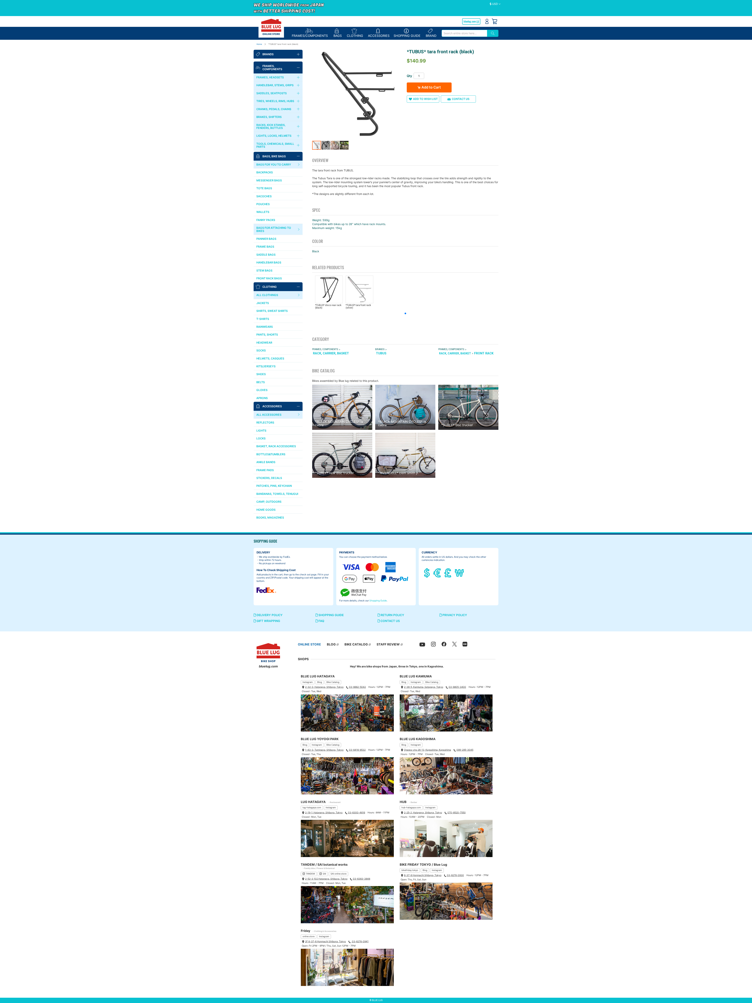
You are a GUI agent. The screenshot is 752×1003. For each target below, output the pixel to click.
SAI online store (338, 873)
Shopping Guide (378, 600)
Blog (319, 682)
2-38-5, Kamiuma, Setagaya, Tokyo (423, 686)
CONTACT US (390, 621)
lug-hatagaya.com (312, 807)
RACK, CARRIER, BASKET (331, 353)
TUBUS (381, 353)
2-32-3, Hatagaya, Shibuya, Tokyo (324, 686)
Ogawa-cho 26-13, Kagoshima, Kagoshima (427, 749)
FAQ (321, 621)
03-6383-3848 (361, 878)
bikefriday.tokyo (409, 870)
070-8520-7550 (456, 812)
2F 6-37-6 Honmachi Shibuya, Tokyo (325, 941)
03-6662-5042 (357, 686)
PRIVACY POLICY (454, 615)
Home (259, 44)
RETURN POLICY (392, 615)
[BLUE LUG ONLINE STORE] (271, 27)
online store (309, 936)
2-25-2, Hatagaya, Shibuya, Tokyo (423, 812)
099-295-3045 (464, 749)
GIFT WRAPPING (268, 621)
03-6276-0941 (360, 941)
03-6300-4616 (356, 812)
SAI (324, 873)
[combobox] (464, 33)
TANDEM (310, 873)
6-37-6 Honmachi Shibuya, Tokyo (422, 875)
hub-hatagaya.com (411, 807)
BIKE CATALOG (356, 644)
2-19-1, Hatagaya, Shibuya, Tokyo (324, 812)
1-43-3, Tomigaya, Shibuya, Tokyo (324, 749)
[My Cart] (494, 21)
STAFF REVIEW (388, 644)
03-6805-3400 (457, 686)
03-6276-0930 (455, 875)
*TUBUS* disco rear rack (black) (328, 306)
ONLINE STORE (309, 644)
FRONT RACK (484, 353)
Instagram (308, 682)
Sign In (486, 21)
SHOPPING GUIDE (331, 615)
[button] (495, 4)
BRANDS (379, 349)
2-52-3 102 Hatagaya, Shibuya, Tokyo (326, 878)
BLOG (331, 644)
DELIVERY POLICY (269, 615)
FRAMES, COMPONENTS (325, 349)
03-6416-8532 (357, 749)
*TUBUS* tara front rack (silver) (358, 306)
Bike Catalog (332, 682)
